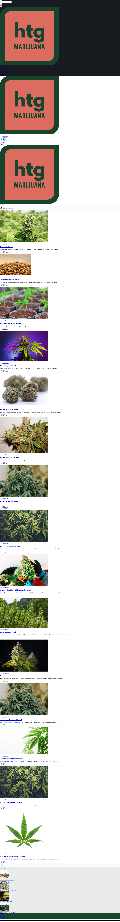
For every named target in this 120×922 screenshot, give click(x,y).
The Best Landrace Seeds (8, 632)
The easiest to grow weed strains (10, 323)
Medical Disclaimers (4, 917)
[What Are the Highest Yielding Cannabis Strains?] (24, 585)
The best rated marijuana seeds (10, 279)
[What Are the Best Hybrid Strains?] (24, 753)
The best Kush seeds (6, 247)
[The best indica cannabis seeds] (24, 496)
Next (1, 865)
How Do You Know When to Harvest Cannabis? (9, 890)
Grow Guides (5, 136)
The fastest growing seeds (8, 366)
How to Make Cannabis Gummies (7, 880)
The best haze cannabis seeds (9, 676)
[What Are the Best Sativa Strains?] (24, 797)
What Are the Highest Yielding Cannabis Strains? (16, 590)
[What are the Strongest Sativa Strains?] (24, 851)
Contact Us (2, 918)
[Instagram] (3, 913)
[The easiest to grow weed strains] (24, 318)
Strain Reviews (5, 137)
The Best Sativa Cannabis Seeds (10, 546)
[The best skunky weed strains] (24, 452)
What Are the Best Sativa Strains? (11, 802)
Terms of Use (2, 916)
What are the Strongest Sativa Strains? (12, 856)
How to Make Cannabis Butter (6, 901)
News (3, 140)
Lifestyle (4, 138)
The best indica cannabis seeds (9, 501)
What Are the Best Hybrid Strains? (11, 758)
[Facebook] (1, 913)
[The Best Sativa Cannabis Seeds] (24, 541)
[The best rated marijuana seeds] (15, 274)
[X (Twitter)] (2, 913)
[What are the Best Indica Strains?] (24, 715)
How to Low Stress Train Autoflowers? (8, 912)
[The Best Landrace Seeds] (24, 627)
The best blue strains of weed (9, 409)
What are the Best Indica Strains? (11, 720)
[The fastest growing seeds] (24, 360)
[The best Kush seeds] (24, 242)
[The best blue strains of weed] (24, 404)
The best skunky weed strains (9, 457)
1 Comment (4, 508)
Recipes (4, 139)
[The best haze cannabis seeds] (24, 671)
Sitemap (1, 914)
